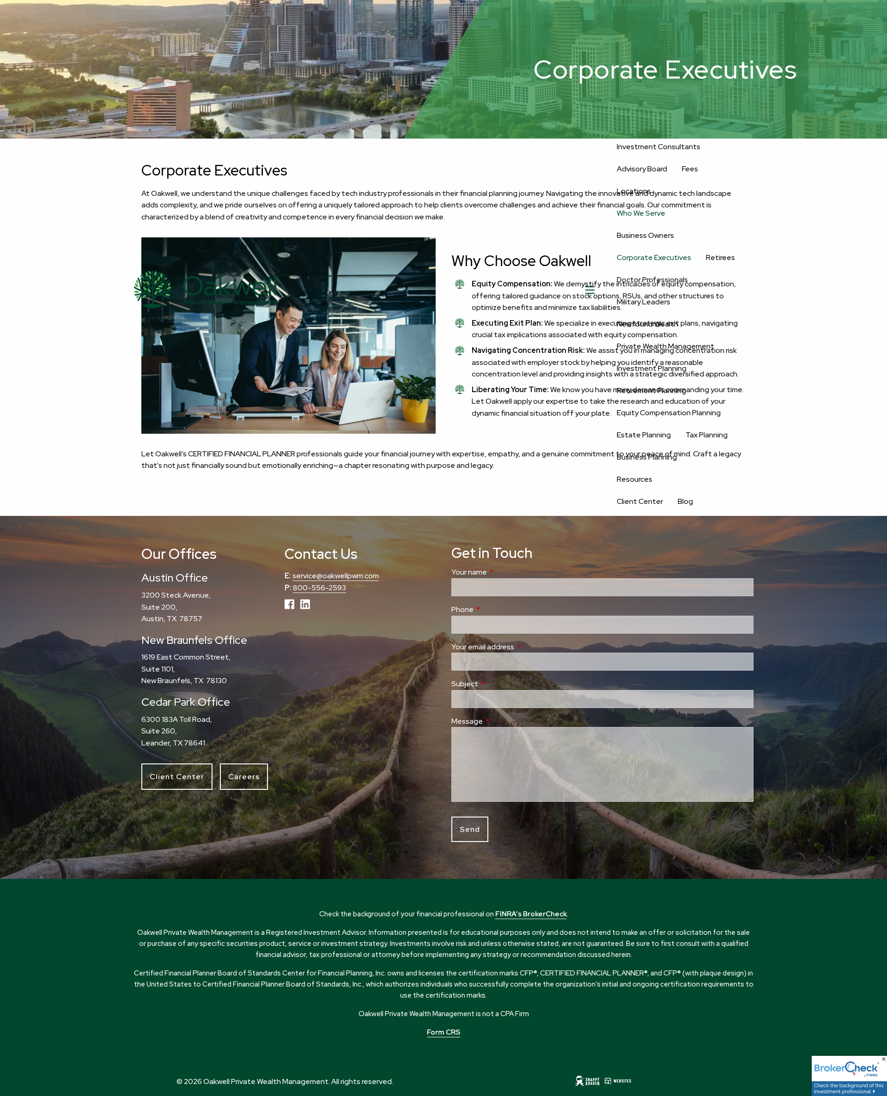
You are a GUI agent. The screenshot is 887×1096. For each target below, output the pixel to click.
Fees (690, 169)
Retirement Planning (651, 390)
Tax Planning (707, 435)
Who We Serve (641, 213)
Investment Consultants (658, 146)
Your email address (517, 647)
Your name (503, 572)
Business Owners (645, 235)
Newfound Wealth (647, 324)
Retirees (720, 257)
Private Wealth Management (665, 346)
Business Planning (647, 457)
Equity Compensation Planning (669, 413)
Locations (634, 191)
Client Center (640, 501)
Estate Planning (644, 435)
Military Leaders (643, 302)
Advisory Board (642, 169)
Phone (497, 609)
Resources (634, 479)
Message (501, 721)
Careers (244, 776)
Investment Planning (652, 368)
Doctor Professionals (652, 280)
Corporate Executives (654, 257)
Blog (685, 501)
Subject (499, 684)
